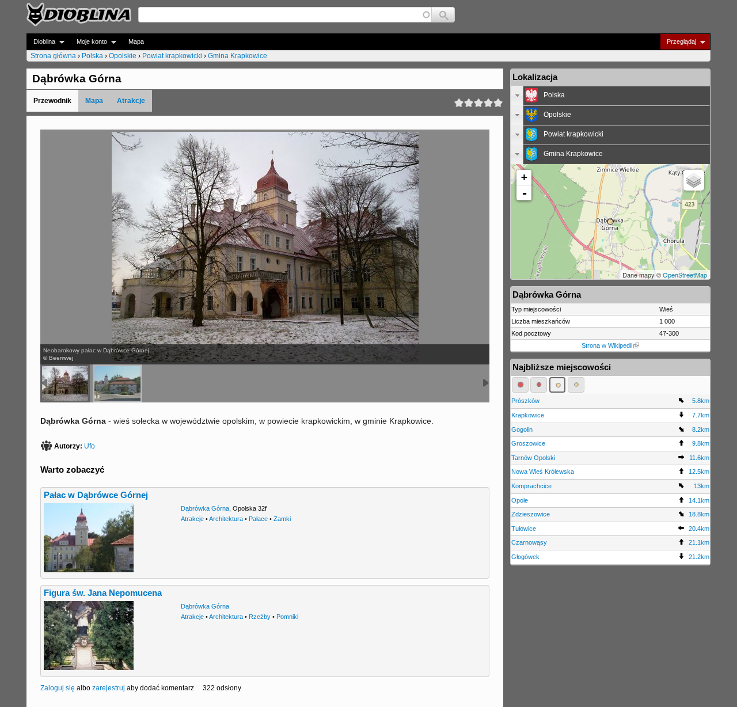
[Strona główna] (78, 14)
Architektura (226, 518)
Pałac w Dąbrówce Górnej (96, 495)
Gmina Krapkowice (237, 56)
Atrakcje (131, 101)
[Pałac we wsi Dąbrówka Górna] (117, 383)
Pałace (258, 518)
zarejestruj (108, 688)
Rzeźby (260, 616)
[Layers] (693, 180)
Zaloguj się (57, 688)
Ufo (89, 446)
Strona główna (53, 56)
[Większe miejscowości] (557, 384)
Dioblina (40, 41)
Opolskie (122, 56)
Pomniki (287, 616)
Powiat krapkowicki (172, 56)
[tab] (610, 95)
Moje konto (88, 41)
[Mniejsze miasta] (538, 384)
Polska (92, 56)
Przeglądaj (678, 41)
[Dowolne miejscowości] (576, 384)
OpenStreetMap (685, 274)
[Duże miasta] (520, 384)
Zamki (282, 518)
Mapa (136, 41)
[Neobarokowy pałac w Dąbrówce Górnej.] (65, 383)
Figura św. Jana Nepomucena (103, 593)
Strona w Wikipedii (607, 345)
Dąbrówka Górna (205, 508)
